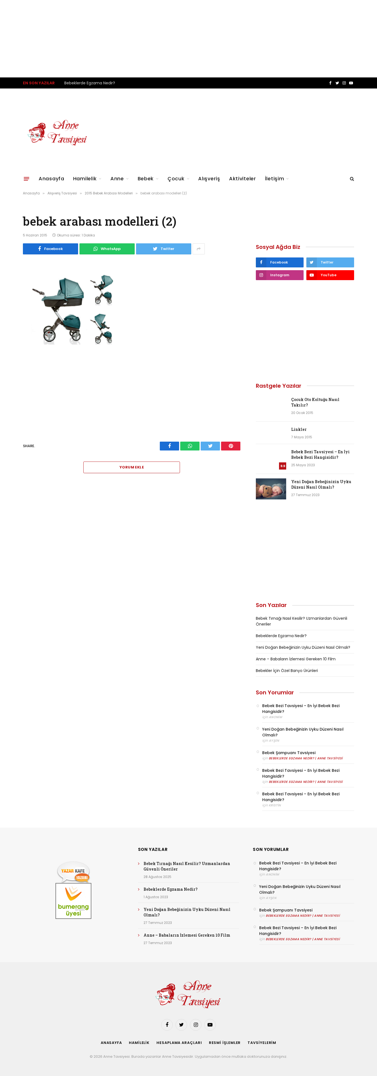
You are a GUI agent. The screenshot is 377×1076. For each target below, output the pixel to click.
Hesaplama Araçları (179, 1042)
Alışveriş (209, 178)
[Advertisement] (165, 38)
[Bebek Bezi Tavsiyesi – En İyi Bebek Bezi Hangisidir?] (271, 459)
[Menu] (26, 178)
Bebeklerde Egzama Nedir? (89, 82)
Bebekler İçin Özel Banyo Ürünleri (287, 670)
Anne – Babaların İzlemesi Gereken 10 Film (296, 659)
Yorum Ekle (132, 467)
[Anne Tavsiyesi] (58, 133)
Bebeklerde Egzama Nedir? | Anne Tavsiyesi (306, 758)
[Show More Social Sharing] (199, 248)
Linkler (299, 429)
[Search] (351, 179)
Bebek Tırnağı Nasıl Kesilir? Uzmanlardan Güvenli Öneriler (187, 866)
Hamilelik (85, 178)
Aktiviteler (242, 178)
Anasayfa (51, 178)
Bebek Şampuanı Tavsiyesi (288, 752)
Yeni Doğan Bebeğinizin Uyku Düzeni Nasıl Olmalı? (321, 484)
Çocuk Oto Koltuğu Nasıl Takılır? (315, 402)
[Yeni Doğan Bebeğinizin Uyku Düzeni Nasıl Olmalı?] (271, 488)
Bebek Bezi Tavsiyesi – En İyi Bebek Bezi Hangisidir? (320, 454)
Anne (117, 178)
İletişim (274, 178)
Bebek (146, 178)
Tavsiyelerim (262, 1042)
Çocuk (176, 178)
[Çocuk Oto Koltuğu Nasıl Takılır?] (271, 406)
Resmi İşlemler (225, 1042)
